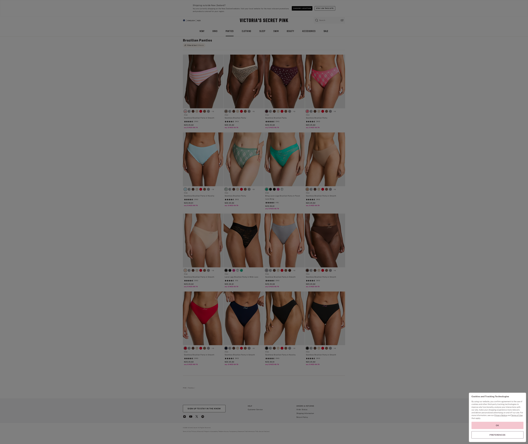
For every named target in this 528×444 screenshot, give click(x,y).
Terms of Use (517, 415)
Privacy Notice (500, 415)
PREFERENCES (497, 435)
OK (497, 425)
